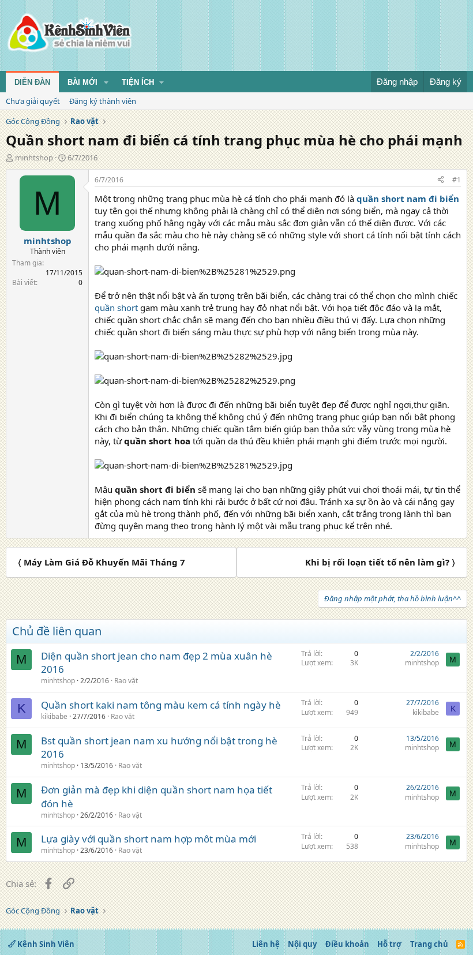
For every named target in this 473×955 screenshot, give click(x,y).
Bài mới (82, 82)
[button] (106, 82)
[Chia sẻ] (440, 180)
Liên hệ (266, 944)
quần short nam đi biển (407, 198)
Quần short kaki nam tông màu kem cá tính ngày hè (161, 704)
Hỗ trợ (389, 944)
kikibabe (54, 716)
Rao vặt (126, 681)
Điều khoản (347, 944)
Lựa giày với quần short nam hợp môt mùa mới (148, 838)
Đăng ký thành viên (102, 101)
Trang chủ (429, 944)
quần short (116, 307)
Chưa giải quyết (33, 101)
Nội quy (302, 944)
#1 (456, 180)
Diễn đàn (32, 82)
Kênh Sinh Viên (45, 944)
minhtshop (34, 157)
